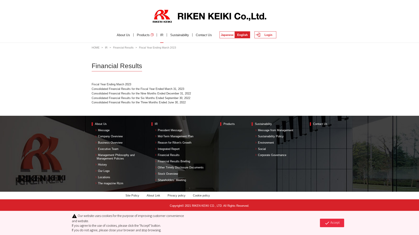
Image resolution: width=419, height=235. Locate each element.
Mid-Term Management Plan (175, 136)
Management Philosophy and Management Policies (115, 156)
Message (104, 130)
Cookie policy (201, 195)
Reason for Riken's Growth (174, 142)
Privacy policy (176, 195)
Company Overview (110, 136)
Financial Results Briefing (174, 161)
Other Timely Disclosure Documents (181, 167)
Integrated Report (169, 149)
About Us (123, 35)
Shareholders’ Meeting (172, 180)
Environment (266, 142)
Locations (104, 177)
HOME (96, 47)
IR (161, 35)
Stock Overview (168, 173)
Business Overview (110, 142)
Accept (332, 222)
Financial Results (123, 47)
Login (268, 35)
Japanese (227, 35)
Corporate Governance (272, 155)
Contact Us (204, 35)
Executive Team (108, 149)
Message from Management (275, 130)
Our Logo (104, 171)
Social (262, 149)
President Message (170, 130)
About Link (153, 195)
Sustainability (179, 35)
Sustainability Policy (271, 136)
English (242, 35)
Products (143, 35)
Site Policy (132, 195)
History (102, 164)
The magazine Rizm (110, 183)
